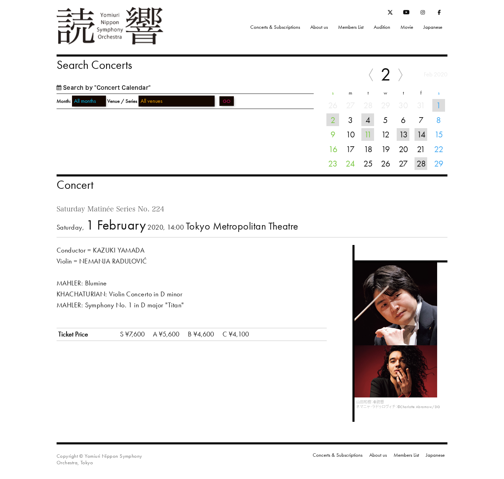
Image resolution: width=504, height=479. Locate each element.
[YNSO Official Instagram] (423, 13)
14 (421, 134)
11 (368, 134)
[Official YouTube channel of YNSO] (406, 13)
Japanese (432, 27)
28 (421, 163)
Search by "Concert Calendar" (107, 87)
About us (319, 27)
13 (403, 134)
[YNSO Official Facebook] (439, 13)
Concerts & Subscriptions (275, 27)
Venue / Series (122, 101)
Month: (64, 101)
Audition (382, 27)
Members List (350, 27)
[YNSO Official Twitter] (390, 13)
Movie (406, 27)
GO (226, 101)
